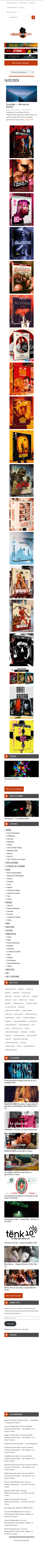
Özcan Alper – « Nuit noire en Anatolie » (17, 105)
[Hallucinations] (22, 259)
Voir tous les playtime (14, 789)
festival (23, 1042)
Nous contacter (12, 12)
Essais (9, 884)
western (8, 1003)
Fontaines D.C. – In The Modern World (16, 818)
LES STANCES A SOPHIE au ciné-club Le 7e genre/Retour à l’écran (18, 1173)
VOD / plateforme (12, 976)
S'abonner (10, 1324)
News (8, 923)
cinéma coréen (27, 1010)
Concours (32, 3)
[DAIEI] (22, 719)
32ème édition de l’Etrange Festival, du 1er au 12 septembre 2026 (20, 1081)
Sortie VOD (10, 969)
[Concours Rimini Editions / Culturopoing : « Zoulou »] (20, 45)
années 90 (21, 989)
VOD (7, 973)
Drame (19, 1046)
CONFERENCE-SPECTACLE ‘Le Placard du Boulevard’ (20, 1129)
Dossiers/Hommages (13, 833)
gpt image (7, 1508)
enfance (8, 993)
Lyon (33, 1025)
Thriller (8, 1039)
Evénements (10, 841)
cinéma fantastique (11, 1042)
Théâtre (9, 966)
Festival (9, 844)
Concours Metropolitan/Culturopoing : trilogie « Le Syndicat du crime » (18, 1514)
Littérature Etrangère (13, 890)
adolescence (18, 1014)
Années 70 (8, 1035)
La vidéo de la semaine (13, 917)
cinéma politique (31, 1014)
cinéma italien (10, 1046)
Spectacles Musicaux (13, 963)
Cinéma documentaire (20, 1039)
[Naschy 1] (22, 395)
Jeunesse (9, 887)
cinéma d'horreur (29, 1017)
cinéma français (28, 1046)
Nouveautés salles (12, 850)
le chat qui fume (10, 1007)
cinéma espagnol (11, 1025)
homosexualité (10, 989)
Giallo (7, 1028)
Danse (9, 940)
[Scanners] (22, 327)
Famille (31, 1000)
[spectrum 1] (22, 752)
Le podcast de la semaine (15, 866)
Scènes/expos (11, 934)
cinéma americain (11, 1050)
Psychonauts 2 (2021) (11, 778)
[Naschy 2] (22, 428)
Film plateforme (12, 862)
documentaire (32, 1035)
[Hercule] (22, 632)
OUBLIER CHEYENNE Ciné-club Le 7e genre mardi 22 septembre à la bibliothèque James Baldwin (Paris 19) (21, 1106)
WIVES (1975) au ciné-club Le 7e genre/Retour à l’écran (20, 1288)
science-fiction (17, 1028)
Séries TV (10, 856)
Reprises (9, 853)
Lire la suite (29, 120)
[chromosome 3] (22, 293)
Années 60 (16, 993)
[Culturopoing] (21, 40)
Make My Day (23, 1000)
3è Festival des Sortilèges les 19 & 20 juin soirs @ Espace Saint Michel (20, 1196)
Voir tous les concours (20, 63)
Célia (6, 1444)
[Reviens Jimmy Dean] (22, 225)
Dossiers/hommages (13, 908)
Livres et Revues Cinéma (14, 847)
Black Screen (9, 1420)
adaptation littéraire (12, 1010)
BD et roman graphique (14, 872)
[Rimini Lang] (22, 685)
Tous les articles (12, 3)
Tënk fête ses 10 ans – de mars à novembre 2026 (20, 1242)
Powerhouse (9, 1017)
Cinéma (8, 830)
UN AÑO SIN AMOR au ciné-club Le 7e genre (18, 1151)
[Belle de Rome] (22, 361)
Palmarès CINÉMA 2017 (24, 1508)
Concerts (10, 905)
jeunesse (34, 996)
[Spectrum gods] (22, 564)
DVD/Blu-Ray (11, 836)
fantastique (33, 1021)
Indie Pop (8, 1000)
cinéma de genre (31, 1003)
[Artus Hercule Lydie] (22, 598)
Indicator (8, 1014)
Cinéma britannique (12, 1032)
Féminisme (8, 996)
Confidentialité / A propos (15, 7)
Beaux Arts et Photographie (15, 875)
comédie (32, 1032)
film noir (17, 996)
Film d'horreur (24, 1025)
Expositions (10, 948)
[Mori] (22, 666)
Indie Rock (25, 996)
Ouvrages (10, 957)
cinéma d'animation (19, 1021)
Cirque (9, 937)
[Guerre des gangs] (22, 462)
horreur (8, 1021)
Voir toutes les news (13, 1296)
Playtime (9, 930)
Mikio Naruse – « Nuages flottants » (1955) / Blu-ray (20, 1265)
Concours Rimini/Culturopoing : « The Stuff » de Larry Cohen (19, 1484)
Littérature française (13, 893)
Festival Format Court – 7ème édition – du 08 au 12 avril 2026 (21, 1220)
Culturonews (23, 3)
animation (29, 989)
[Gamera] (22, 496)
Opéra (9, 954)
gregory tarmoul (10, 1435)
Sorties (9, 899)
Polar (8, 896)
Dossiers (9, 878)
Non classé (10, 927)
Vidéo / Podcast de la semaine (16, 859)
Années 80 (24, 1032)
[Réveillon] (22, 157)
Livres (8, 869)
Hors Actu (10, 914)
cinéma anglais (18, 1003)
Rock (15, 1000)
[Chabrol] (22, 530)
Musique (9, 902)
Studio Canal (25, 993)
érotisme (21, 1007)
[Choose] (22, 191)
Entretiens (10, 838)
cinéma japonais (19, 1035)
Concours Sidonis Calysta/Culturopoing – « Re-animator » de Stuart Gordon (19, 1428)
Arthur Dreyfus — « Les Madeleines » (25, 1444)
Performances (11, 960)
